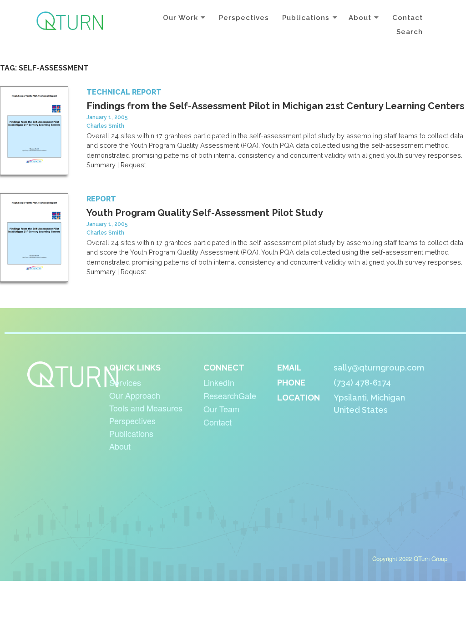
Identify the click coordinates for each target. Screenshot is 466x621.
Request (133, 165)
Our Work (180, 18)
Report (101, 199)
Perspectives (244, 18)
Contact (407, 18)
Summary (101, 165)
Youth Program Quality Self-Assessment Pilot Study (204, 212)
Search (409, 32)
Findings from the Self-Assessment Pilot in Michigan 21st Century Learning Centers (275, 105)
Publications (305, 18)
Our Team (221, 409)
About (360, 18)
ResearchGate (229, 395)
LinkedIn (218, 382)
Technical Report (124, 92)
